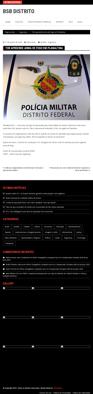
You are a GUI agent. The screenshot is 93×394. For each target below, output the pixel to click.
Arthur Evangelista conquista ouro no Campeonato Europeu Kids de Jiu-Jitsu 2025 (58, 264)
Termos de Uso (45, 393)
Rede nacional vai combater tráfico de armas (23, 198)
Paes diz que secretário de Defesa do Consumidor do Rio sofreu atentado (35, 207)
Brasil (7, 226)
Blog (80, 22)
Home (7, 22)
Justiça (79, 232)
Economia (48, 226)
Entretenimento (74, 226)
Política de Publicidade (81, 393)
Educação (60, 226)
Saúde (57, 238)
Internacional (67, 232)
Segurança (52, 42)
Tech (70, 22)
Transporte (9, 243)
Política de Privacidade (62, 393)
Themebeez (57, 388)
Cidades (27, 226)
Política (19, 22)
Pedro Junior (31, 42)
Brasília (43, 42)
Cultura (37, 226)
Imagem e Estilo (51, 232)
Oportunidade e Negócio (39, 22)
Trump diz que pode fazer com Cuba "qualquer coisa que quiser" (31, 202)
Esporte (59, 22)
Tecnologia (81, 238)
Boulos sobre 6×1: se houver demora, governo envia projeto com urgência (35, 193)
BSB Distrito (18, 11)
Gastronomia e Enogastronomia (28, 232)
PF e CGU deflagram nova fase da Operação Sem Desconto (29, 211)
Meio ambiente (11, 238)
